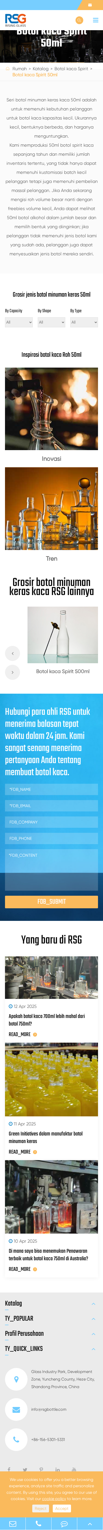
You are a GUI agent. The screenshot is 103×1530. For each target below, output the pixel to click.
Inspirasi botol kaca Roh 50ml (52, 355)
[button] (12, 653)
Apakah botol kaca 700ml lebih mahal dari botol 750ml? (47, 1020)
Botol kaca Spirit (71, 68)
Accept (61, 1508)
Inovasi (51, 458)
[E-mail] (13, 1523)
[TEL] (38, 1523)
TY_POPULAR (19, 1319)
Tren (51, 558)
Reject (40, 1508)
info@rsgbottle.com (48, 1409)
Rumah (19, 68)
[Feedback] (64, 1523)
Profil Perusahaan (24, 1334)
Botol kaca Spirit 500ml (63, 671)
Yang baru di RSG (51, 940)
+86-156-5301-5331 (48, 1439)
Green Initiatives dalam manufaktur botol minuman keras (45, 1137)
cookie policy (54, 1498)
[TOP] (90, 1523)
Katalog (40, 68)
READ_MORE (19, 1034)
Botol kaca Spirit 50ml (35, 74)
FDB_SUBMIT (52, 901)
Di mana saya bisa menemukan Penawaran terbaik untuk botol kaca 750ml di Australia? (48, 1255)
